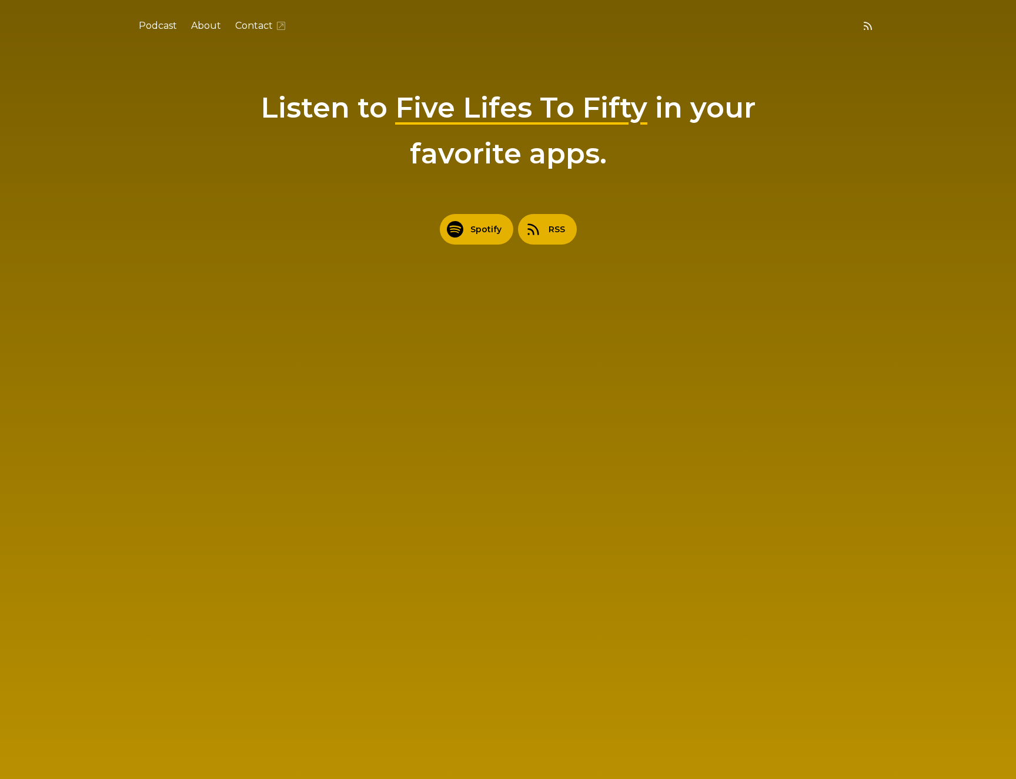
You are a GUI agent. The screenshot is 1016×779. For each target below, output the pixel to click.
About (206, 25)
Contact (254, 25)
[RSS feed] (868, 26)
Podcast (158, 25)
